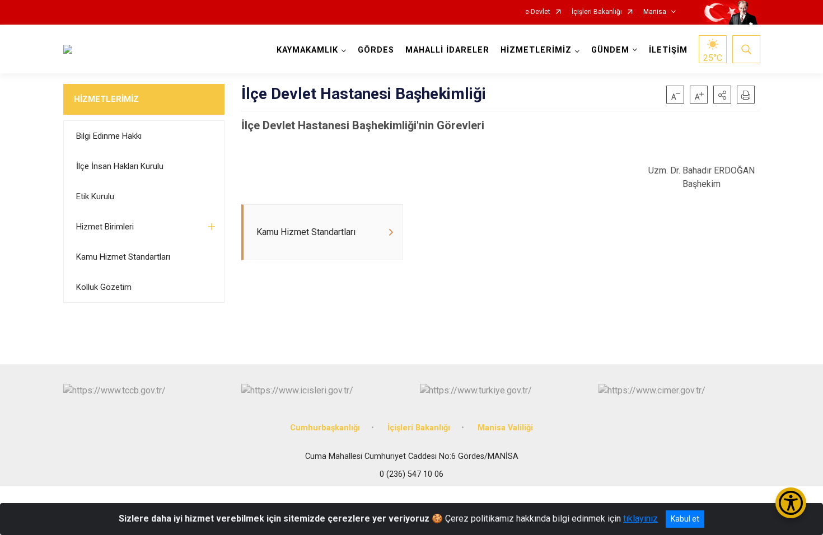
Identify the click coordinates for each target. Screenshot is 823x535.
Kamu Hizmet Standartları (123, 257)
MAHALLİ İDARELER (447, 50)
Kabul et (685, 518)
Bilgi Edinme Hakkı (109, 136)
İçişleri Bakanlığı (597, 12)
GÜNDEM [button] (610, 50)
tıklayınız (640, 518)
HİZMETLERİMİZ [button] (536, 50)
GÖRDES (376, 50)
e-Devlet (537, 12)
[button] (722, 95)
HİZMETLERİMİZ (106, 99)
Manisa (654, 12)
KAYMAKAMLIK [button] (307, 50)
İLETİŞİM (668, 50)
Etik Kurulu (95, 196)
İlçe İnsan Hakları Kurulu (119, 166)
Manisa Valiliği (505, 428)
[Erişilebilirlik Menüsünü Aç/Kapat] (790, 502)
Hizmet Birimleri (105, 227)
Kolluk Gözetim (104, 287)
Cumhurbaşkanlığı (325, 428)
